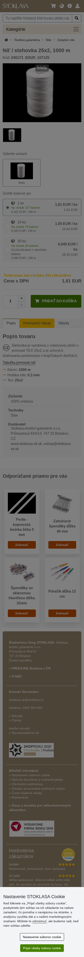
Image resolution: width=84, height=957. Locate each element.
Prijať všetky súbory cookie (42, 948)
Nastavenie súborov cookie (42, 937)
